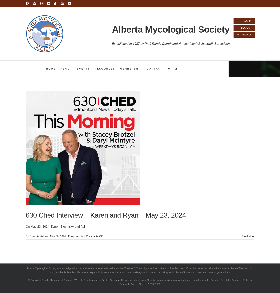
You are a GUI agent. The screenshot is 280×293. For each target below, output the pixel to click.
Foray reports (75, 236)
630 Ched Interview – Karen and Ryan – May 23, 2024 (106, 215)
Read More (248, 236)
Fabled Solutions (111, 280)
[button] (176, 69)
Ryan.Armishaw (39, 236)
